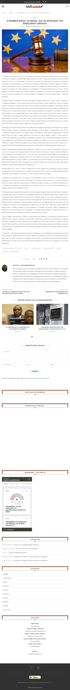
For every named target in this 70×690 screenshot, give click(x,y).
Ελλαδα (26, 248)
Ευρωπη (58, 248)
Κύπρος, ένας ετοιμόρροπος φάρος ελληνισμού (26, 545)
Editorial (5, 574)
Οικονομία (6, 594)
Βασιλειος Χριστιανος (9, 248)
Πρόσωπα (5, 602)
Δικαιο (35, 17)
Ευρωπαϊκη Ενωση (48, 248)
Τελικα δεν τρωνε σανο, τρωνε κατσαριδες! (27, 548)
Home (3, 12)
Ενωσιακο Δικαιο (36, 248)
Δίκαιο (11, 12)
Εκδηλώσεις (6, 586)
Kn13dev (50, 682)
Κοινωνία (5, 590)
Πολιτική (5, 598)
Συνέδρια (5, 606)
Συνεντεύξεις (6, 609)
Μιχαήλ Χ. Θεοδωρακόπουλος (33, 26)
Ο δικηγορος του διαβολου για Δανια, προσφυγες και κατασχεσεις (30, 556)
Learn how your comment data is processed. (36, 378)
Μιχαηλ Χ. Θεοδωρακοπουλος (11, 251)
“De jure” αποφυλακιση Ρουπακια (17, 552)
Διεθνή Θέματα (7, 578)
